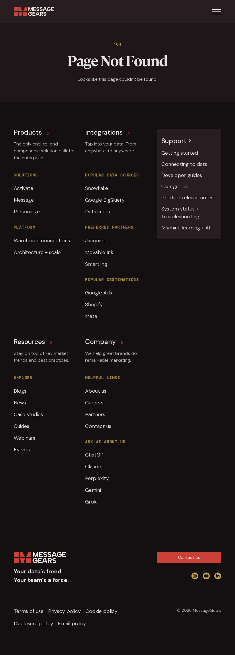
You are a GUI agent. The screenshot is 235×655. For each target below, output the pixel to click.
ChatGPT (96, 454)
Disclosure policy (33, 623)
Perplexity (97, 478)
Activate (23, 188)
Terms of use (29, 611)
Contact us (98, 426)
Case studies (28, 414)
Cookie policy (101, 611)
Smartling (96, 264)
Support (174, 141)
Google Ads (98, 292)
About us (95, 391)
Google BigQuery (105, 199)
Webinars (24, 437)
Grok (91, 501)
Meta (91, 316)
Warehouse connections (42, 240)
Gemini (93, 490)
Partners (95, 414)
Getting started (179, 153)
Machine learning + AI (185, 227)
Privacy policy (64, 611)
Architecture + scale (37, 252)
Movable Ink (99, 252)
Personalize (27, 211)
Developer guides (181, 175)
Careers (94, 402)
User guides (174, 186)
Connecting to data (184, 164)
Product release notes (187, 197)
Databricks (97, 211)
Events (22, 449)
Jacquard (96, 240)
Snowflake (96, 188)
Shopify (94, 304)
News (20, 402)
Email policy (72, 623)
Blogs (20, 391)
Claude (93, 466)
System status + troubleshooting (180, 212)
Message (24, 199)
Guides (21, 426)
